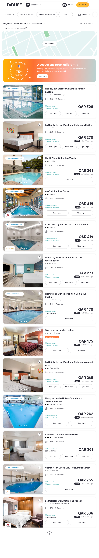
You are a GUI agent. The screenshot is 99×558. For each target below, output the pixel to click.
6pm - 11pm (85, 456)
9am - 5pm (69, 180)
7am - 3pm (53, 113)
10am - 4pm (81, 213)
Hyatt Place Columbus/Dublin (49, 170)
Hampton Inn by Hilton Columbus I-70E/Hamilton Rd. (49, 411)
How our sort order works (14, 28)
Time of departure (45, 14)
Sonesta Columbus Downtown (49, 446)
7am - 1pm (52, 456)
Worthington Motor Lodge (49, 341)
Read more (42, 76)
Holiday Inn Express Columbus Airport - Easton (49, 102)
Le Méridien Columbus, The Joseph (49, 512)
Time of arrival (25, 14)
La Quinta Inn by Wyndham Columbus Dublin (49, 136)
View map (51, 43)
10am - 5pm (69, 319)
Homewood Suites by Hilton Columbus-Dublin (49, 307)
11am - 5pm (57, 351)
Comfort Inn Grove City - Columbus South (49, 479)
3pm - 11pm (85, 113)
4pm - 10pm (85, 147)
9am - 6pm (69, 113)
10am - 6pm (69, 147)
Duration (64, 14)
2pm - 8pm (81, 351)
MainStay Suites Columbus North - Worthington (49, 270)
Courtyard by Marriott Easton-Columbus (49, 236)
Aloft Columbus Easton (49, 203)
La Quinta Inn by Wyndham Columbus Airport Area (49, 375)
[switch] (84, 14)
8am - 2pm (53, 147)
